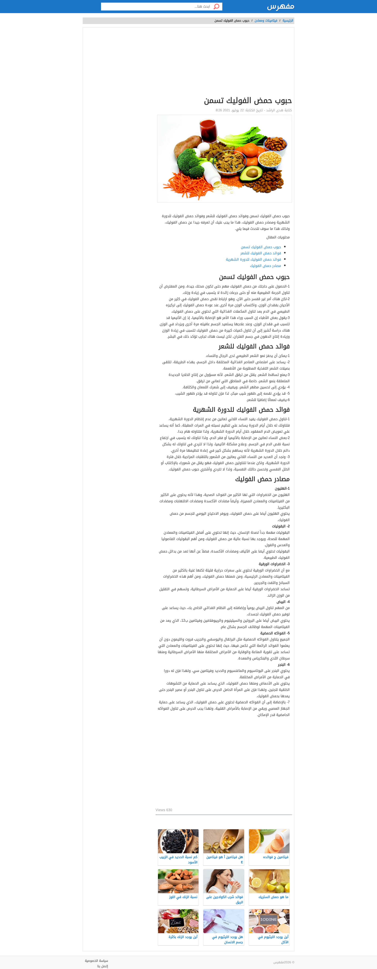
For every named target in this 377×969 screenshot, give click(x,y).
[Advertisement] (161, 62)
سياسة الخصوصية (96, 961)
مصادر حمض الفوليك (265, 265)
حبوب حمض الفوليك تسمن (261, 247)
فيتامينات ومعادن (266, 21)
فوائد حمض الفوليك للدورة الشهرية (253, 259)
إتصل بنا (102, 966)
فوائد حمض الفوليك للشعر (260, 253)
